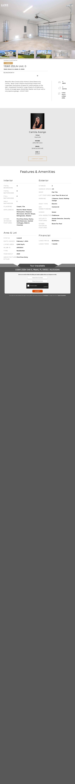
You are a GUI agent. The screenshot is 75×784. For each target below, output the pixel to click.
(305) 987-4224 (37, 142)
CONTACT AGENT (37, 158)
